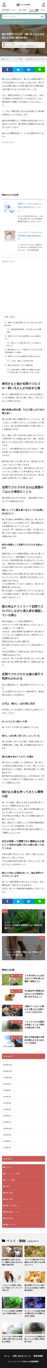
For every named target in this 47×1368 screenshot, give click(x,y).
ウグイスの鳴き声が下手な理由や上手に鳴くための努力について (35, 1262)
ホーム (7, 1356)
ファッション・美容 (12, 1174)
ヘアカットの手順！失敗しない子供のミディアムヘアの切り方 (12, 1287)
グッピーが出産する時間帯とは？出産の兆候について (12, 1312)
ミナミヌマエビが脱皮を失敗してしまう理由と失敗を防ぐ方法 (34, 1024)
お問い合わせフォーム (22, 1356)
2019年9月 (7, 1084)
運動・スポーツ (10, 1225)
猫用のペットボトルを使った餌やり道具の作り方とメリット (30, 207)
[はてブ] (29, 69)
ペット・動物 (34, 10)
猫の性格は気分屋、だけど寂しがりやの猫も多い (24, 330)
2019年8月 (7, 1090)
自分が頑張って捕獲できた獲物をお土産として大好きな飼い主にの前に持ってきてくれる (24, 371)
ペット (4, 22)
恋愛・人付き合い (11, 1205)
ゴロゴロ (8, 46)
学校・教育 (9, 1193)
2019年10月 (7, 1078)
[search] (42, 16)
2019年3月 (7, 1116)
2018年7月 (7, 1148)
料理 (20, 22)
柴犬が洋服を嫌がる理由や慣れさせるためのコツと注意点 (34, 1040)
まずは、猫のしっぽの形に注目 (20, 361)
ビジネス (8, 1167)
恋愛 (15, 22)
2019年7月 (7, 1097)
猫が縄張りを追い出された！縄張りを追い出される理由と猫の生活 (12, 1262)
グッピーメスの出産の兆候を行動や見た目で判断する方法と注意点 (35, 1313)
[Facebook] (7, 69)
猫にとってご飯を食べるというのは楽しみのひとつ (24, 344)
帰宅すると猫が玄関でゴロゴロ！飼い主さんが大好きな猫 (23, 324)
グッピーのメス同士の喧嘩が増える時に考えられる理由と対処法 (12, 1339)
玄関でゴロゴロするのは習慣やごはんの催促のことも (23, 337)
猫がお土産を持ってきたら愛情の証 (19, 365)
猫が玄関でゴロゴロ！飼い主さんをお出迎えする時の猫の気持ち (35, 1287)
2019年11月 (7, 1071)
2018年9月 (7, 1135)
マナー (25, 22)
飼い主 (33, 46)
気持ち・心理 (23, 46)
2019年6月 (7, 1103)
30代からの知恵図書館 (30, 1361)
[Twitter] (18, 69)
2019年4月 (7, 1109)
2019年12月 (7, 1065)
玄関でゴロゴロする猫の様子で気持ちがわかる (23, 356)
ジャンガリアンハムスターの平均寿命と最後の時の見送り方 (30, 235)
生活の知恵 (9, 1218)
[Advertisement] (23, 167)
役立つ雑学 (23, 10)
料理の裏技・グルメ (9, 10)
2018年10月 (7, 1128)
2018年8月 (7, 1141)
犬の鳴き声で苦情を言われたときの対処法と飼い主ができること (34, 994)
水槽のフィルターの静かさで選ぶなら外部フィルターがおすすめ (34, 1009)
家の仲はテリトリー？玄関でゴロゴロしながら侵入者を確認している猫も (23, 351)
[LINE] (39, 69)
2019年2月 (7, 1122)
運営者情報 (38, 1356)
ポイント (15, 46)
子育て (10, 22)
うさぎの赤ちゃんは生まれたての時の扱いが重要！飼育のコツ (34, 978)
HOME (6, 59)
